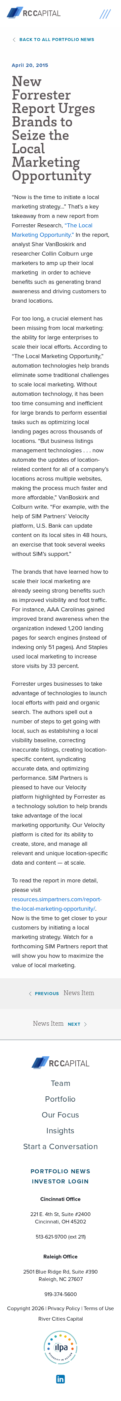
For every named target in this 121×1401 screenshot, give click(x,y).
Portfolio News (60, 1171)
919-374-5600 (60, 1294)
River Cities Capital (60, 1318)
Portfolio (60, 1098)
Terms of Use (99, 1308)
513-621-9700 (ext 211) (61, 1236)
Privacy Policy (64, 1308)
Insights (60, 1130)
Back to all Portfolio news (56, 39)
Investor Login (60, 1181)
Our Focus (60, 1114)
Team (61, 1083)
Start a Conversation (60, 1146)
